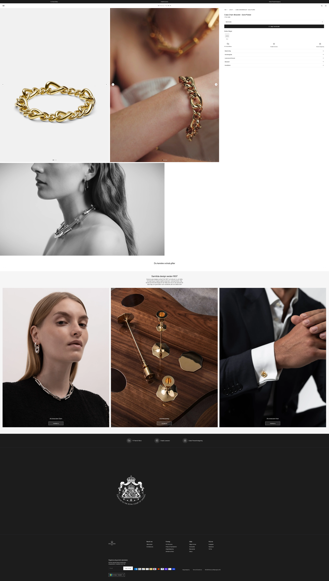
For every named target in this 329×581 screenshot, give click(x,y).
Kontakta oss (150, 547)
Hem (225, 9)
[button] (3, 84)
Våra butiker (149, 544)
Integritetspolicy (170, 549)
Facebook (211, 547)
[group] (56, 357)
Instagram (211, 544)
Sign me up (128, 568)
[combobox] (117, 575)
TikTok (210, 549)
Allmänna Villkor (170, 551)
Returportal (192, 549)
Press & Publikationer (171, 547)
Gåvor (231, 9)
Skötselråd (192, 547)
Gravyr (191, 551)
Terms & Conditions (197, 569)
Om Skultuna (169, 544)
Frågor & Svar (192, 544)
